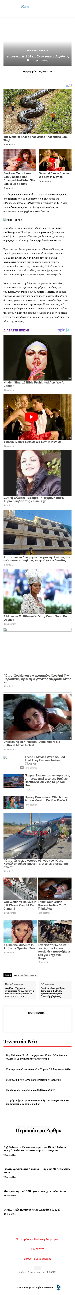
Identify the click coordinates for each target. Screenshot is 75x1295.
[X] (29, 1021)
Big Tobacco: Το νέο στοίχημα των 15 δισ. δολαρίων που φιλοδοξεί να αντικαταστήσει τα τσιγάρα (36, 1057)
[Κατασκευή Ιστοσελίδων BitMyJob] (58, 1287)
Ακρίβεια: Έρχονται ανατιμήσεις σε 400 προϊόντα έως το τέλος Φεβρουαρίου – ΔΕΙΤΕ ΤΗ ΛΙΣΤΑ (19, 992)
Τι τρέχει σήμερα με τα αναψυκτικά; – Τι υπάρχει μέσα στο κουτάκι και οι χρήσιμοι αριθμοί (37, 1102)
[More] (53, 1021)
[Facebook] (21, 1021)
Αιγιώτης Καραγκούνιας (25, 975)
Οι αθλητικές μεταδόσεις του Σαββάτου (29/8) (30, 1090)
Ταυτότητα (37, 1249)
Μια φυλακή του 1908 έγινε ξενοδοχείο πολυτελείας (33, 1079)
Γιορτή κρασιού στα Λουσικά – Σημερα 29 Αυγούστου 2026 (38, 1069)
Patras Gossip (37, 50)
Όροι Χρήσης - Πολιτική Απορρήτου (37, 1239)
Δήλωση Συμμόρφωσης (37, 1258)
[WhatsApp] (45, 1021)
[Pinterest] (37, 1021)
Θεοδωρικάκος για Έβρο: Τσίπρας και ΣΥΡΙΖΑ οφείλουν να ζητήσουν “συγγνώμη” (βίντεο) (53, 992)
